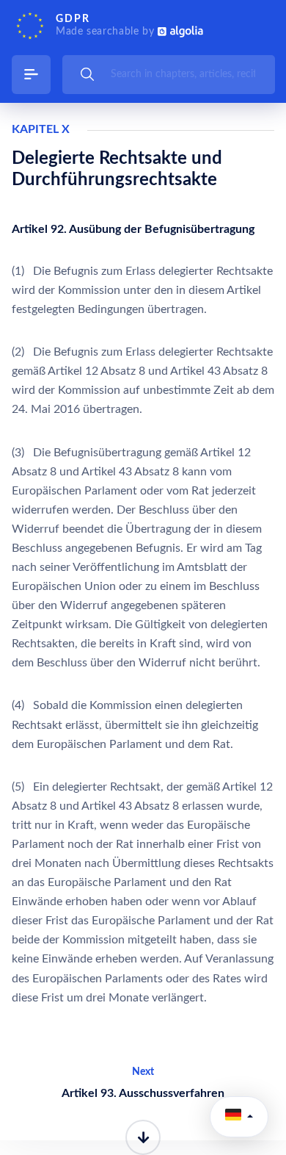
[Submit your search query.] (87, 74)
